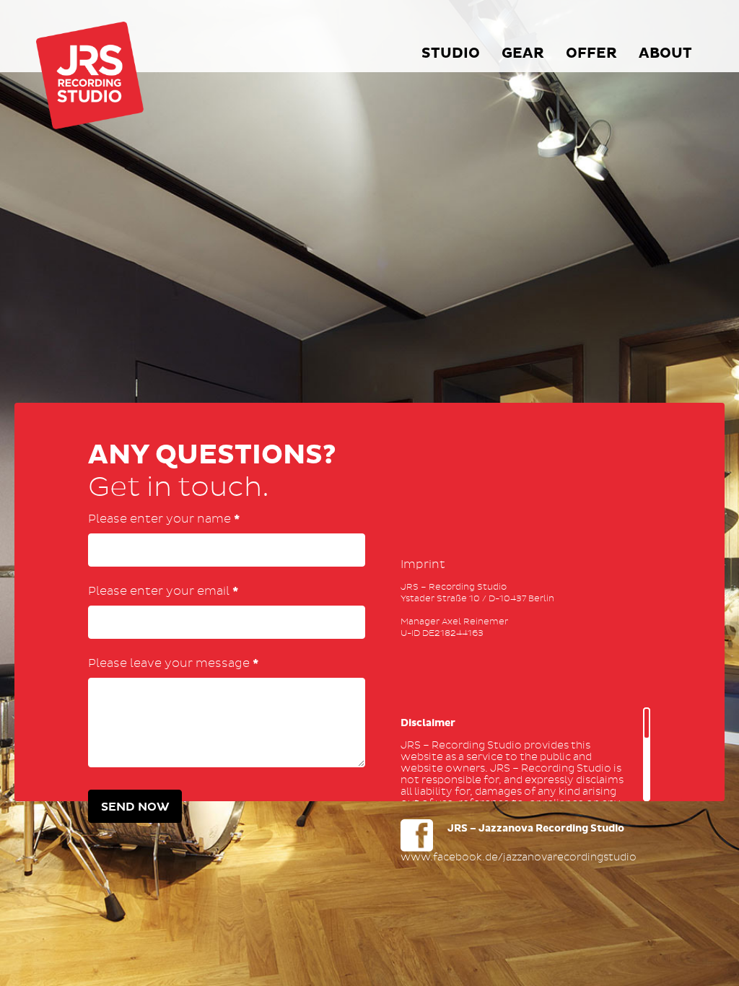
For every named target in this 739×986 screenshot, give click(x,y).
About (665, 53)
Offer (591, 53)
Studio (450, 53)
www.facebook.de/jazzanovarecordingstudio (519, 857)
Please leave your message (173, 663)
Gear (523, 53)
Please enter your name (164, 519)
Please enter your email (163, 591)
